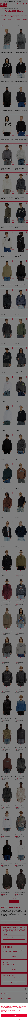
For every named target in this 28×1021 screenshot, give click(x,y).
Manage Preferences (5, 1010)
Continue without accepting (14, 1019)
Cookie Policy (4, 1011)
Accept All (14, 1015)
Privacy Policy (18, 1010)
